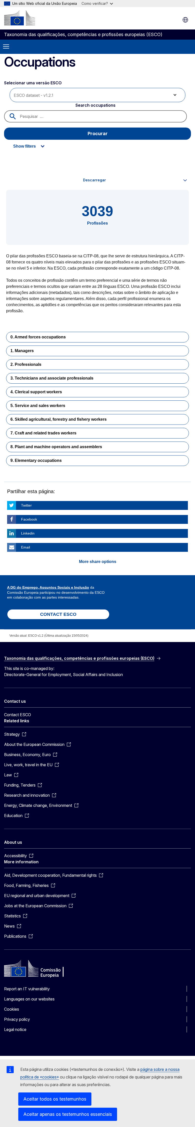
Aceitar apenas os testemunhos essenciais (67, 1114)
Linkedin (28, 533)
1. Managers (22, 351)
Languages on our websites (29, 998)
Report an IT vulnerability (27, 988)
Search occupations (95, 105)
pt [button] (185, 19)
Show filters (24, 146)
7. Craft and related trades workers (43, 433)
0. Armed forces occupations (38, 337)
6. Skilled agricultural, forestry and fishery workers (58, 419)
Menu (6, 47)
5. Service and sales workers (37, 405)
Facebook (29, 519)
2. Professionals (25, 364)
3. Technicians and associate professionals (51, 378)
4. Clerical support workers (36, 392)
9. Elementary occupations (36, 460)
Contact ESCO (17, 714)
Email (25, 547)
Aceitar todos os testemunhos (54, 1099)
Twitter (26, 505)
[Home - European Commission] (19, 17)
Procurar (98, 133)
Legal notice (15, 1029)
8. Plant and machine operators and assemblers (56, 447)
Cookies (11, 1009)
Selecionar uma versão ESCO (33, 82)
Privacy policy (17, 1019)
